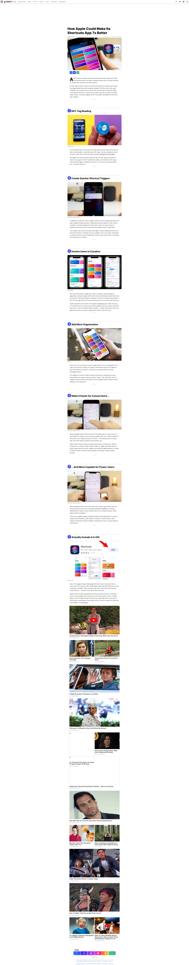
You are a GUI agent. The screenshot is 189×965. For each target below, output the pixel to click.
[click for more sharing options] (77, 72)
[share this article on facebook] (71, 72)
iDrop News (85, 960)
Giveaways (54, 1)
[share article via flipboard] (98, 953)
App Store (85, 602)
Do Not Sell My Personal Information (94, 963)
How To (35, 1)
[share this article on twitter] (74, 72)
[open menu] (2, 1)
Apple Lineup (21, 1)
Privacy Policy (110, 963)
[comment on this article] (105, 953)
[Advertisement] (94, 15)
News (29, 1)
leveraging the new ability (107, 154)
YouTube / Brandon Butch (113, 68)
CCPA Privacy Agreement (81, 963)
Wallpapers (62, 1)
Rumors (41, 1)
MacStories (70, 290)
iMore (68, 361)
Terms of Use (104, 963)
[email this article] (91, 953)
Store (47, 1)
